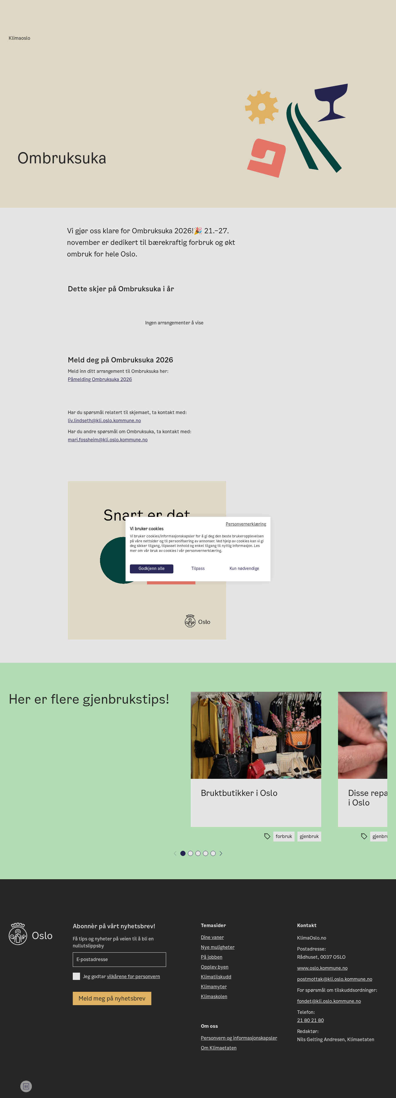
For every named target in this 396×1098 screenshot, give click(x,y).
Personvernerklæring (246, 524)
